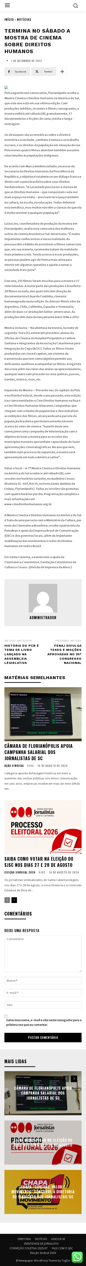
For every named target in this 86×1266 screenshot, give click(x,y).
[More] (62, 71)
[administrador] (43, 598)
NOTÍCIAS (24, 19)
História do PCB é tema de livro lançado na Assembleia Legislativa (21, 654)
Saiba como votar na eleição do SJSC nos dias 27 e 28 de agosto (38, 861)
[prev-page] (7, 900)
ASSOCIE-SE (58, 1239)
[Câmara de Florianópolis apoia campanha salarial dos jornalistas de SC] (43, 714)
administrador (43, 617)
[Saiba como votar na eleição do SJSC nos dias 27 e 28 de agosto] (43, 827)
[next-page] (14, 900)
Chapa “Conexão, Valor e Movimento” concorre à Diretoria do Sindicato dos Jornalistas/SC (43, 1191)
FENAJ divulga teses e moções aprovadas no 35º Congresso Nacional (64, 654)
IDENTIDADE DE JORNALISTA (41, 1244)
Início (9, 19)
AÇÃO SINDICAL (14, 765)
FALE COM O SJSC (62, 1248)
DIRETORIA (24, 1239)
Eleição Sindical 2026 (20, 872)
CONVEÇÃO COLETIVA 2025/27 (28, 1248)
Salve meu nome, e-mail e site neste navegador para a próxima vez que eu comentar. (44, 1022)
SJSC (30, 765)
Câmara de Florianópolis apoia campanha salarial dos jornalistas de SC (38, 752)
